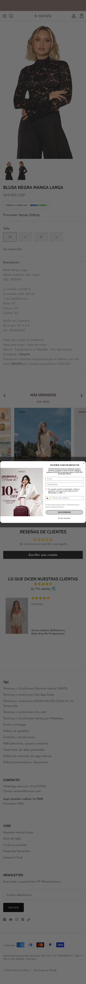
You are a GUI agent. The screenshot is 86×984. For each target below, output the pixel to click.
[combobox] (48, 498)
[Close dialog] (84, 463)
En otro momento (64, 518)
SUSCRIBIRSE (64, 512)
